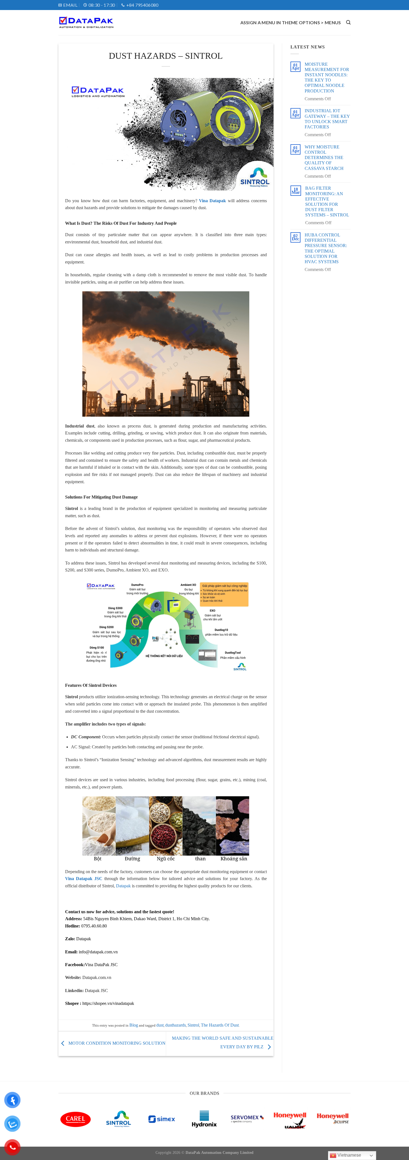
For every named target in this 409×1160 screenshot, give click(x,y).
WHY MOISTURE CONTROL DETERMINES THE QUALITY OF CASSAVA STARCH (324, 158)
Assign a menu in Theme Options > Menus (290, 22)
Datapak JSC (96, 990)
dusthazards (175, 1025)
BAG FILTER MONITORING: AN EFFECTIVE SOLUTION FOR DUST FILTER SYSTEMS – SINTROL (327, 201)
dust (160, 1025)
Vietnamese (348, 1155)
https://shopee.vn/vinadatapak (108, 1003)
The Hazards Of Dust (220, 1025)
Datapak (123, 885)
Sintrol (193, 1025)
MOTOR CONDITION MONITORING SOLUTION (116, 1043)
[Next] (342, 1125)
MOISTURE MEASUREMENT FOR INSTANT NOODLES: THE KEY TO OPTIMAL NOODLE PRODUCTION (327, 77)
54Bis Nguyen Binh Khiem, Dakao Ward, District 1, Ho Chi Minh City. (146, 918)
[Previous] (67, 1125)
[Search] (348, 22)
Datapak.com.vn (96, 977)
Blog (133, 1025)
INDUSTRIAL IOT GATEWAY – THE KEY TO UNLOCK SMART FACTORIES (327, 118)
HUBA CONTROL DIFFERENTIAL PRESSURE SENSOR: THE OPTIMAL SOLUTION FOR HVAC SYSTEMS (326, 248)
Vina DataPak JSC (101, 964)
